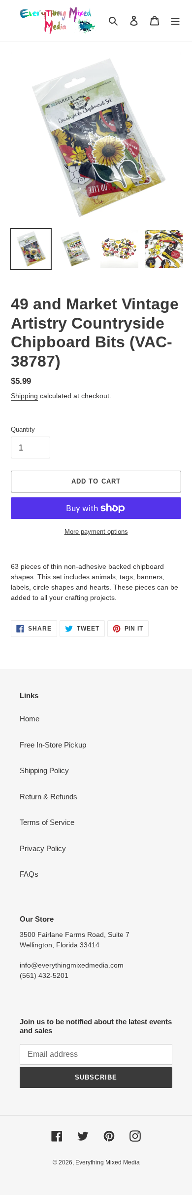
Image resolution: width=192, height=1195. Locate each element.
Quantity (23, 429)
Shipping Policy (44, 770)
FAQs (29, 874)
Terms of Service (47, 822)
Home (29, 718)
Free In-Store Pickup (53, 745)
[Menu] (175, 20)
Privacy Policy (43, 848)
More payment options (96, 531)
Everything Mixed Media (107, 1162)
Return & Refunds (48, 796)
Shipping (24, 396)
